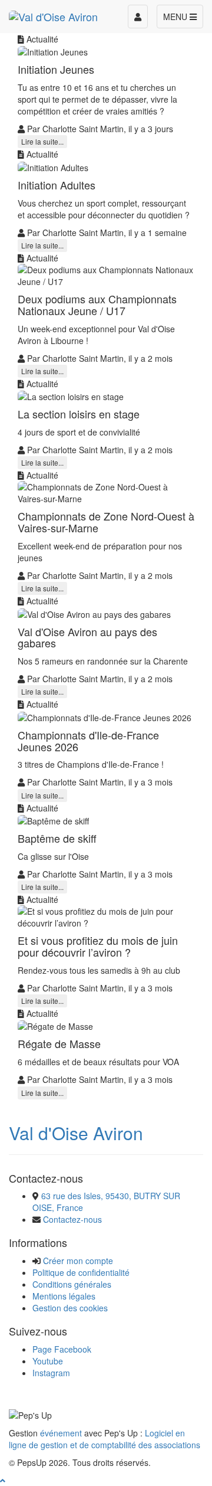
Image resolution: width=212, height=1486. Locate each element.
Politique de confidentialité (81, 1272)
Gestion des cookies (70, 1308)
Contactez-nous (72, 1219)
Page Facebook (61, 1349)
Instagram (51, 1373)
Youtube (47, 1361)
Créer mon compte (78, 1260)
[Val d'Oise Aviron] (53, 14)
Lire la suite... (42, 141)
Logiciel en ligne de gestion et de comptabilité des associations (104, 1439)
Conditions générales (71, 1284)
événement (61, 1433)
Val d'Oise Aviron (76, 1132)
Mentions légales (63, 1296)
